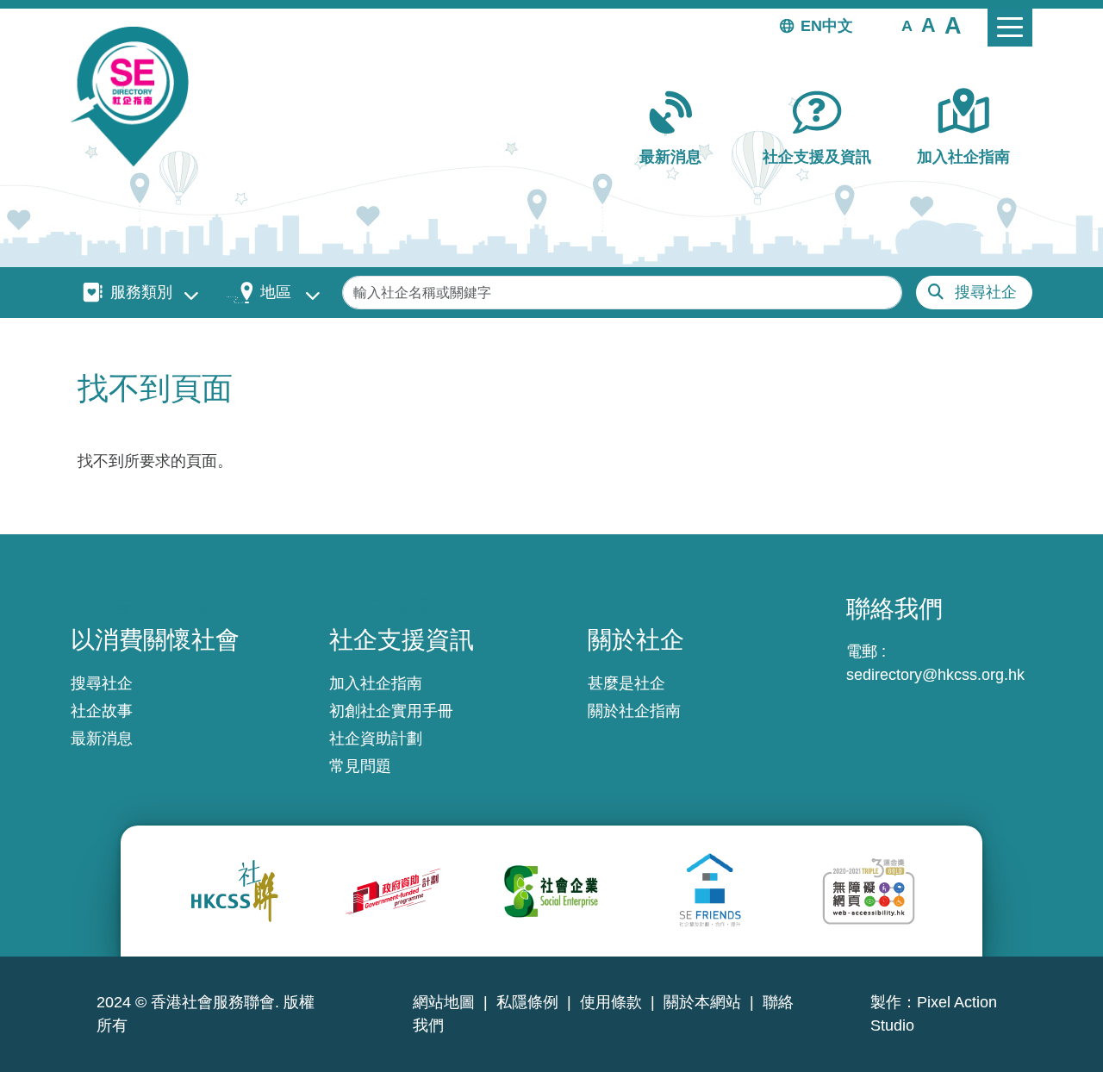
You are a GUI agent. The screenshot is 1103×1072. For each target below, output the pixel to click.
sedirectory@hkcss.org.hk (935, 674)
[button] (907, 25)
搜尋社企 (986, 292)
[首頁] (137, 96)
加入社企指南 (963, 156)
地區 (275, 292)
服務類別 (141, 292)
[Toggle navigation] (1010, 28)
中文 (837, 25)
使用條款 (611, 1002)
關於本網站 (702, 1002)
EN (811, 25)
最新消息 (670, 156)
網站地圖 (444, 1002)
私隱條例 (527, 1002)
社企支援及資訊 (817, 156)
